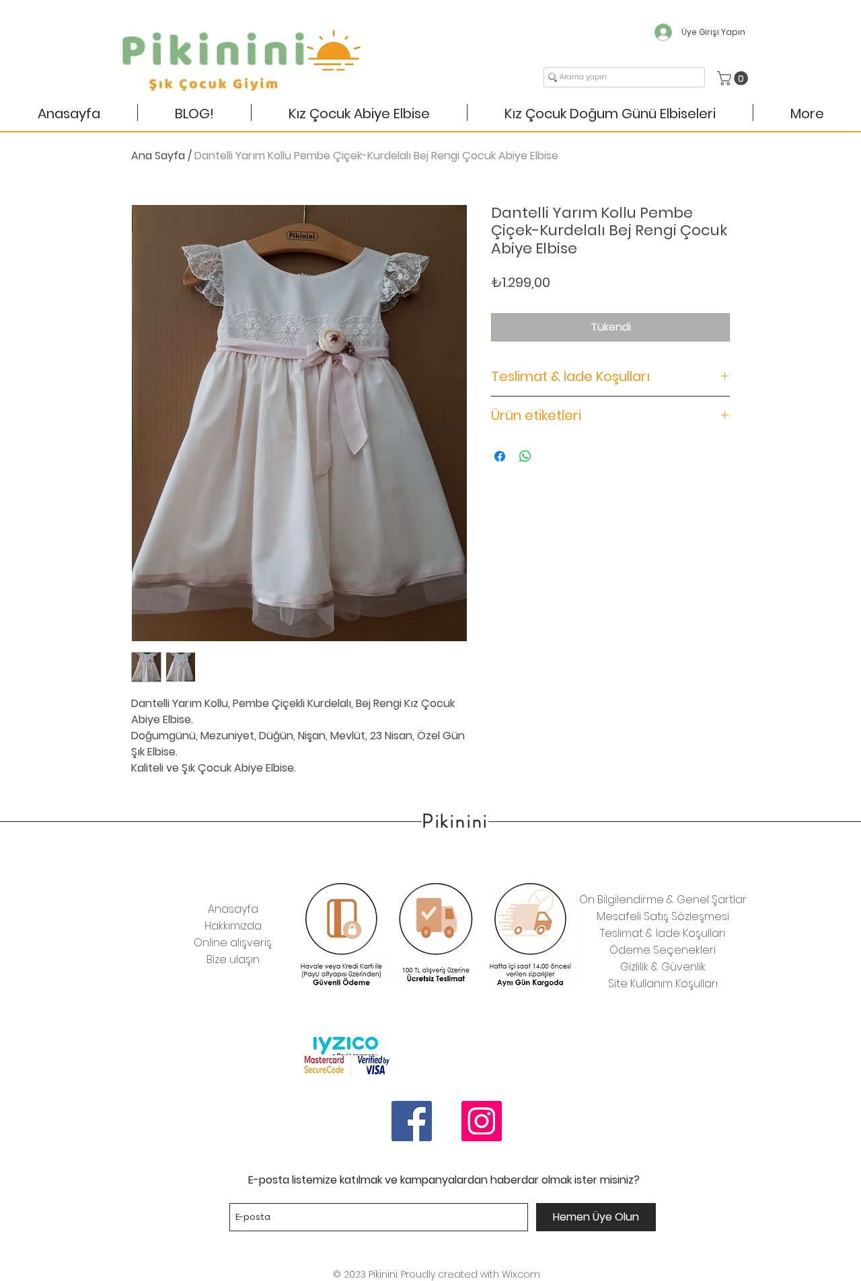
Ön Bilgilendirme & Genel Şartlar (663, 899)
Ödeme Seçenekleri (662, 950)
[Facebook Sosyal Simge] (411, 1121)
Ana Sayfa (158, 155)
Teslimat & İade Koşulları (662, 933)
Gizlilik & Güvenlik (663, 967)
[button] (734, 78)
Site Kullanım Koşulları (663, 983)
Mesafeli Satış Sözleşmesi (663, 916)
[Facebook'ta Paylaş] (500, 456)
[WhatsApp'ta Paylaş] (525, 456)
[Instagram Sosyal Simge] (481, 1121)
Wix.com (521, 1274)
